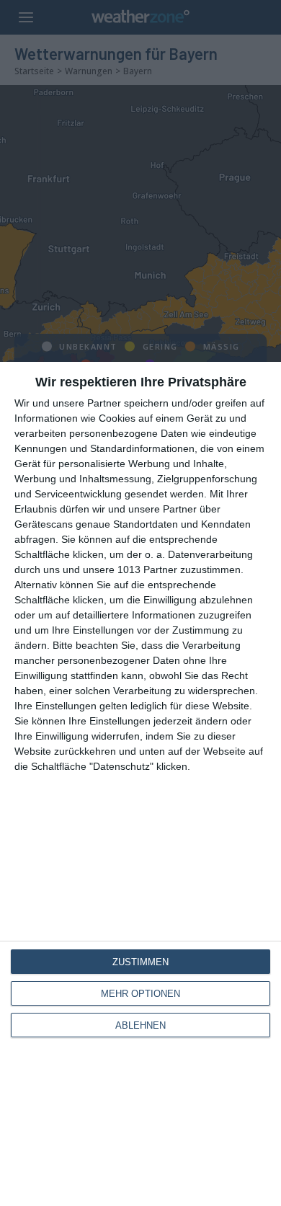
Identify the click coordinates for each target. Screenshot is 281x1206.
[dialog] (140, 784)
